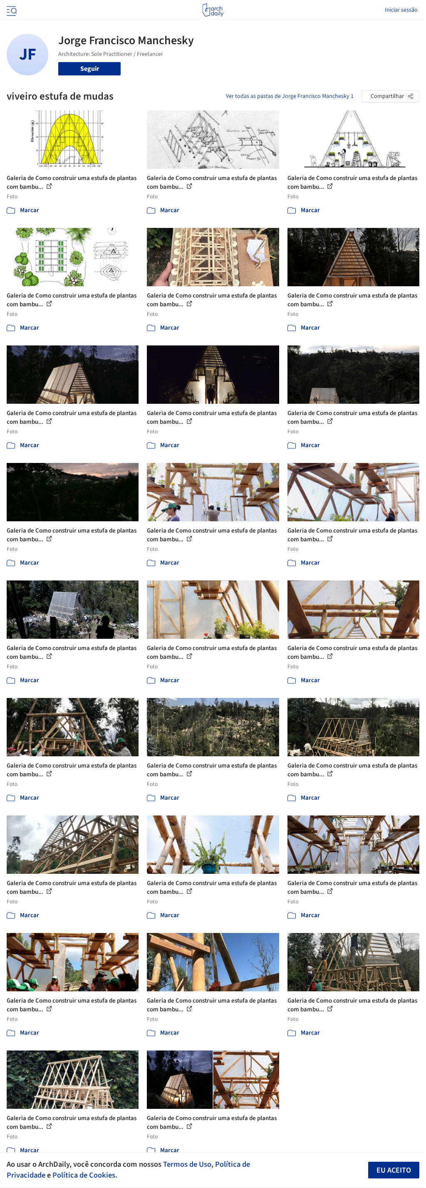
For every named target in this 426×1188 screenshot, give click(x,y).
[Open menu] (11, 10)
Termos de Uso (187, 1164)
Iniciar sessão (401, 10)
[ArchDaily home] (212, 10)
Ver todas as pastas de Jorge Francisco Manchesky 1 (290, 96)
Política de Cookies (83, 1175)
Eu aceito (393, 1170)
